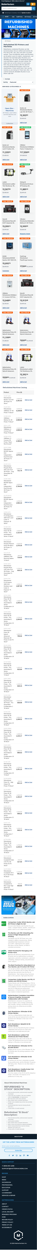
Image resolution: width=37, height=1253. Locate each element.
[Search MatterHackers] (33, 8)
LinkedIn (20, 1155)
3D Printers (28, 16)
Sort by (5, 82)
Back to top (18, 1136)
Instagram (16, 1155)
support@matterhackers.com (15, 1168)
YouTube (27, 1155)
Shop (4, 1177)
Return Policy (7, 1219)
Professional (7, 1185)
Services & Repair (8, 1195)
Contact (5, 1206)
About (4, 1204)
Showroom (6, 1182)
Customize (6, 271)
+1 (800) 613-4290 (8, 1166)
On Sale (7, 79)
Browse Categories (10, 86)
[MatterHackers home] (7, 4)
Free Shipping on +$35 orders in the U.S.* (13, 1)
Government (7, 1193)
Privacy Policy (7, 1222)
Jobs (4, 1217)
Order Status (7, 1209)
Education (6, 1187)
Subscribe (18, 1150)
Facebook (9, 1155)
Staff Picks (19, 16)
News (4, 1180)
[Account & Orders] (28, 4)
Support (5, 1190)
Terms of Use (7, 1225)
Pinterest (24, 1155)
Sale (13, 16)
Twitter (13, 1155)
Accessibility (7, 1227)
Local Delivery (8, 1212)
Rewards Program (9, 1214)
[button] (18, 12)
